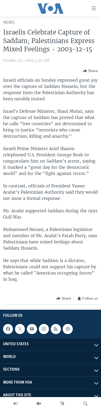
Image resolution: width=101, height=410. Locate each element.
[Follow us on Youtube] (32, 329)
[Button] (90, 71)
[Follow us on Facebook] (8, 329)
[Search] (85, 403)
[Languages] (62, 403)
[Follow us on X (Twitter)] (20, 329)
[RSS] (56, 329)
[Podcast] (68, 329)
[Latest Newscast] (15, 403)
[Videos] (39, 403)
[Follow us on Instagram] (44, 329)
